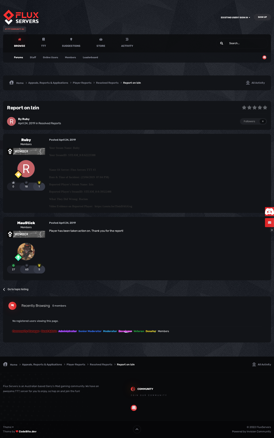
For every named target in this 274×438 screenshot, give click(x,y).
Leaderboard (90, 57)
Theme (7, 427)
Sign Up (262, 17)
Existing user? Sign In (235, 17)
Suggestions (71, 45)
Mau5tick (26, 223)
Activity (127, 45)
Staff (33, 57)
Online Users (50, 57)
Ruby (25, 119)
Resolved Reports (50, 123)
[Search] (221, 43)
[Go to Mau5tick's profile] (26, 252)
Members (70, 57)
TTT (43, 45)
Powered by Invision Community (251, 431)
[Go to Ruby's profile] (11, 121)
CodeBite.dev (28, 431)
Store (100, 45)
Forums (18, 57)
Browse (19, 45)
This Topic (257, 43)
